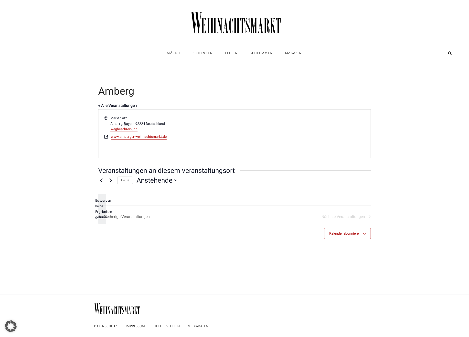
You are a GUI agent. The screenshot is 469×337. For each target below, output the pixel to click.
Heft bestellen (166, 326)
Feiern (231, 53)
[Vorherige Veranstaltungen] (101, 180)
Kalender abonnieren (345, 233)
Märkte (174, 53)
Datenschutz (105, 326)
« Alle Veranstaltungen (117, 105)
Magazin (293, 53)
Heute (125, 180)
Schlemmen (261, 53)
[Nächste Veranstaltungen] (111, 180)
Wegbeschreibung (124, 129)
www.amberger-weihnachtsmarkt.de (139, 137)
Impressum (135, 326)
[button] (10, 326)
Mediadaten (198, 326)
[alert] (102, 209)
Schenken (203, 53)
